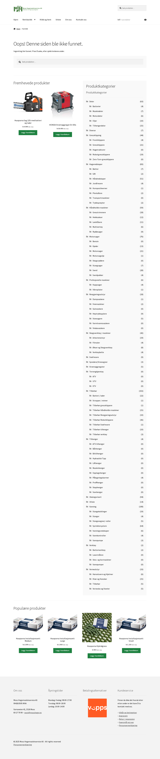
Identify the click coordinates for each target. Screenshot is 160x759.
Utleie (58, 19)
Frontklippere (99, 140)
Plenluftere (97, 193)
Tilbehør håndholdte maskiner (106, 410)
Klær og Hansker (100, 579)
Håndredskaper (99, 178)
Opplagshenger (99, 473)
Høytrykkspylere (100, 313)
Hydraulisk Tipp (99, 458)
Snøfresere (94, 357)
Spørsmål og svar (126, 722)
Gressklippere (98, 145)
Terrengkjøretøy (96, 371)
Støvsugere (97, 318)
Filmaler (96, 342)
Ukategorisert (95, 497)
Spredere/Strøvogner (98, 362)
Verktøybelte (98, 352)
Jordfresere (98, 183)
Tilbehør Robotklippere (103, 420)
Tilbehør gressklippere (102, 405)
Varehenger (97, 492)
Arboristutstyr (99, 338)
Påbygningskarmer (101, 477)
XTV (94, 386)
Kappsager (97, 284)
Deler (91, 101)
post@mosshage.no (33, 712)
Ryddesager (97, 231)
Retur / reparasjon (127, 719)
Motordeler (97, 116)
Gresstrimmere (99, 212)
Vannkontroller (99, 535)
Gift (94, 174)
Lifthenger (97, 463)
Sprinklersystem (100, 526)
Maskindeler (98, 111)
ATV (94, 376)
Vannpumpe (98, 540)
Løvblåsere (97, 222)
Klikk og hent (45, 19)
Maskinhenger (99, 468)
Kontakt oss (81, 19)
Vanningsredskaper (101, 531)
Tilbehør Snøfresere (101, 424)
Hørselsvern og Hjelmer (103, 574)
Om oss (68, 19)
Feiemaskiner (98, 304)
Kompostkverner (100, 188)
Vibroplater (97, 289)
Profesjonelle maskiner (99, 280)
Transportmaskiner (101, 198)
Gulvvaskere (98, 309)
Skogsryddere (98, 260)
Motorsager (94, 236)
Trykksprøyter (99, 203)
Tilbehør (93, 391)
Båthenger (97, 448)
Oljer (95, 121)
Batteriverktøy (99, 550)
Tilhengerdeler (99, 125)
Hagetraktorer (99, 149)
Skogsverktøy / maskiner (99, 333)
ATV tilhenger (98, 444)
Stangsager (97, 265)
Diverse (92, 130)
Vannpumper (98, 564)
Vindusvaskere (99, 328)
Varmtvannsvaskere (101, 323)
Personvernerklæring (128, 725)
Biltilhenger (98, 453)
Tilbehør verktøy (100, 434)
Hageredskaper (95, 164)
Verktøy (92, 545)
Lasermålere (98, 555)
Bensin (95, 241)
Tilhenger (93, 439)
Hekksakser (97, 217)
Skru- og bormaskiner (102, 559)
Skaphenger (98, 487)
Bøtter (95, 169)
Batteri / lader (99, 395)
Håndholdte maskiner (98, 207)
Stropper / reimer (100, 400)
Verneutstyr (94, 569)
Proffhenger (98, 482)
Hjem (16, 19)
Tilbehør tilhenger (101, 429)
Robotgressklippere (101, 154)
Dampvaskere (98, 299)
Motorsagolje (98, 256)
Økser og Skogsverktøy (102, 347)
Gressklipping (95, 135)
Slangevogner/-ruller (102, 521)
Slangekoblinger (100, 511)
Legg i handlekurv (28, 132)
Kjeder (95, 246)
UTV (94, 381)
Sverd (95, 270)
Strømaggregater (97, 366)
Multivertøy (98, 227)
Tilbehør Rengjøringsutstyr (104, 415)
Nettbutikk (27, 19)
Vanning (92, 506)
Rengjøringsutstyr (97, 294)
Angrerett (123, 716)
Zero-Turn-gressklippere (103, 159)
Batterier (97, 106)
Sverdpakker (98, 275)
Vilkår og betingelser (128, 712)
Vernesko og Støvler (101, 588)
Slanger (96, 516)
